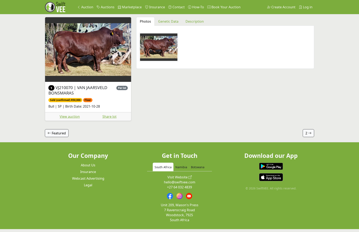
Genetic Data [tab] (168, 21)
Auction (86, 7)
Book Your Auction (226, 7)
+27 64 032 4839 (179, 187)
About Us (88, 165)
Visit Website (177, 177)
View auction (70, 116)
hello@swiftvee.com (179, 182)
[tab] (163, 167)
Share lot (109, 116)
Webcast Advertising (88, 178)
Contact (178, 7)
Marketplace (131, 7)
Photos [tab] (145, 21)
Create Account (282, 7)
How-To (197, 7)
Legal (88, 185)
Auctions (107, 7)
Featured (58, 133)
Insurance (156, 7)
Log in (307, 7)
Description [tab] (195, 21)
